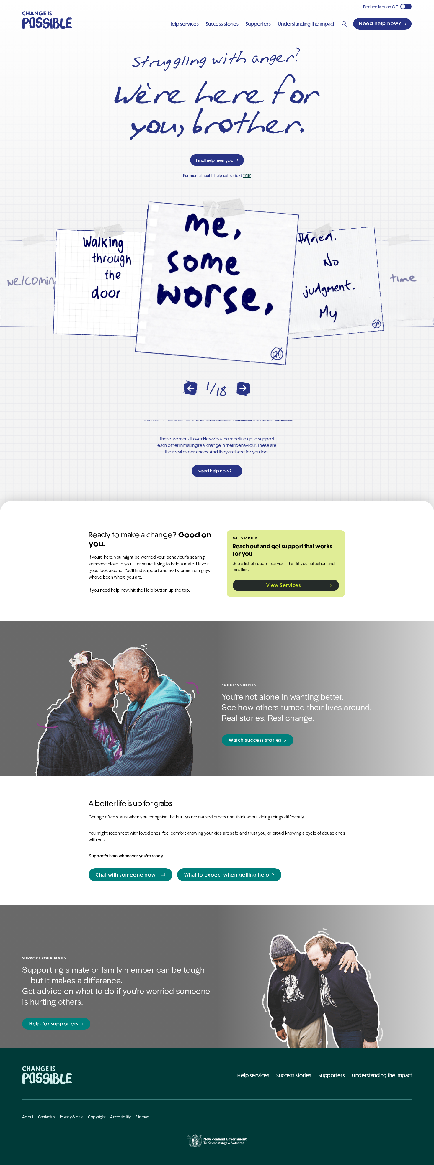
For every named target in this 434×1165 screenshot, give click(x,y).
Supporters (332, 1075)
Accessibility (120, 1116)
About (27, 1116)
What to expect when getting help (227, 875)
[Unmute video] (277, 354)
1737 (247, 175)
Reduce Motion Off (380, 6)
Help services (253, 1075)
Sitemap (142, 1116)
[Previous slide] (190, 388)
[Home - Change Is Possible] (47, 1075)
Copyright (96, 1116)
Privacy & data (71, 1116)
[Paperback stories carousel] (217, 283)
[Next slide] (244, 388)
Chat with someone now (130, 875)
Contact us (46, 1116)
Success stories (293, 1075)
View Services (283, 585)
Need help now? (380, 23)
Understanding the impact (382, 1075)
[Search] (344, 24)
